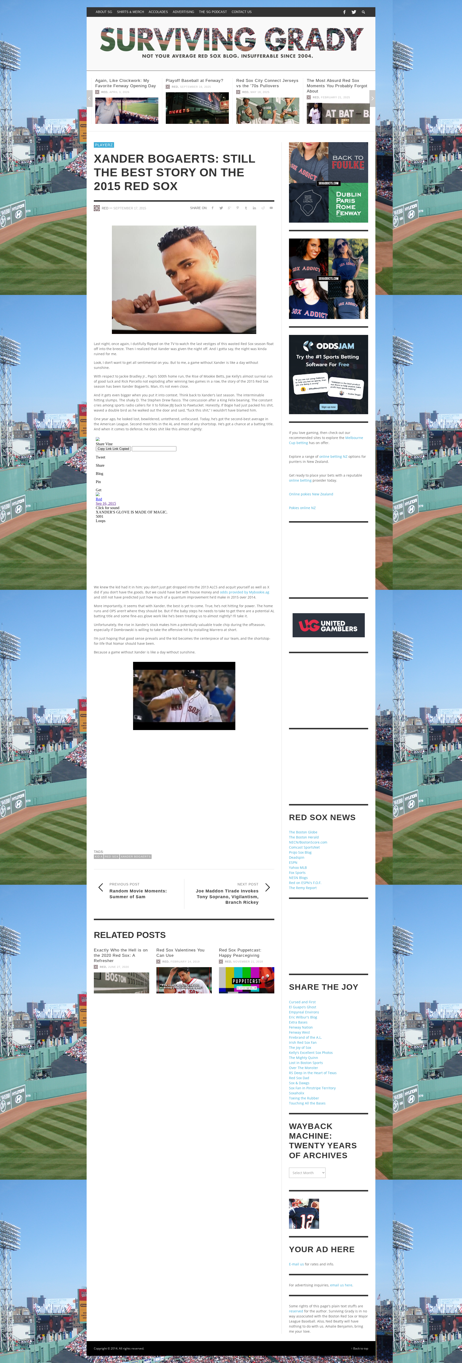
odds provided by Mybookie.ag (244, 592)
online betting (300, 480)
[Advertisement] (184, 791)
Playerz (104, 145)
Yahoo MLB (298, 867)
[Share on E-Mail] (271, 207)
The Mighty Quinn (303, 1057)
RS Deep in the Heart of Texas (313, 1072)
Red (103, 92)
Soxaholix (296, 1093)
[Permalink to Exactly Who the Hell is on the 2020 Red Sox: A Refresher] (121, 982)
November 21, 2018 (248, 961)
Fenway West (299, 1032)
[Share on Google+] (229, 207)
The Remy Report (303, 887)
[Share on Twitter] (221, 207)
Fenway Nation (301, 1027)
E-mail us (296, 1264)
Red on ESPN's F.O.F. (305, 882)
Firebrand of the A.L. (305, 1037)
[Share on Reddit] (262, 207)
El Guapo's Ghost (302, 1007)
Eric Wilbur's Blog (303, 1017)
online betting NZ (333, 456)
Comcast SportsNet (304, 847)
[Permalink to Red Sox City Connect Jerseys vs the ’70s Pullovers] (125, 111)
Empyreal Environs (304, 1012)
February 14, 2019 (185, 961)
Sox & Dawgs (299, 1083)
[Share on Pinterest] (237, 207)
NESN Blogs (298, 877)
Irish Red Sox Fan (303, 1042)
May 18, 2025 (117, 92)
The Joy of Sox (300, 1047)
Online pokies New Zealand (311, 494)
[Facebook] (344, 12)
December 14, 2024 (334, 97)
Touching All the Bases (307, 1103)
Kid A (99, 856)
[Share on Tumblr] (246, 207)
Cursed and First (302, 1002)
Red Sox (111, 856)
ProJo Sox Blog (300, 852)
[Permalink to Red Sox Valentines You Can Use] (184, 980)
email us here (341, 1285)
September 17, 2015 (129, 208)
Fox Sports (297, 872)
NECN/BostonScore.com (308, 842)
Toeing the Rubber (304, 1098)
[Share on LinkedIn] (254, 207)
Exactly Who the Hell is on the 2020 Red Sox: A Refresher (121, 955)
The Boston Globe (303, 832)
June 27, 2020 (118, 966)
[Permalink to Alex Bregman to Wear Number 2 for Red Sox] (266, 111)
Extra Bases (298, 1022)
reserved (296, 1311)
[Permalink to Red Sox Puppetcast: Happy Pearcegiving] (246, 980)
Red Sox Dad (299, 1078)
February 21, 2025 (193, 97)
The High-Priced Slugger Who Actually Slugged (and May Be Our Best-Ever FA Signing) (336, 85)
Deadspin (296, 857)
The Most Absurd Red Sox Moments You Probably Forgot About (195, 85)
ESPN (293, 862)
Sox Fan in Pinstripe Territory (312, 1088)
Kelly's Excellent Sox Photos (311, 1052)
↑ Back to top (359, 1348)
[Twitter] (353, 12)
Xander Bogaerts (136, 856)
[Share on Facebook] (212, 207)
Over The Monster (303, 1067)
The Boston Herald (304, 837)
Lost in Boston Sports (306, 1062)
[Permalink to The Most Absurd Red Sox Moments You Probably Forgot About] (196, 113)
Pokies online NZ (302, 507)
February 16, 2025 (263, 92)
